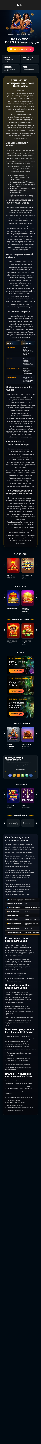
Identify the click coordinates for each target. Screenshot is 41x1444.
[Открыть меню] (38, 5)
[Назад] (4, 564)
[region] (20, 569)
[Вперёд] (36, 564)
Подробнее (20, 769)
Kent (20, 5)
